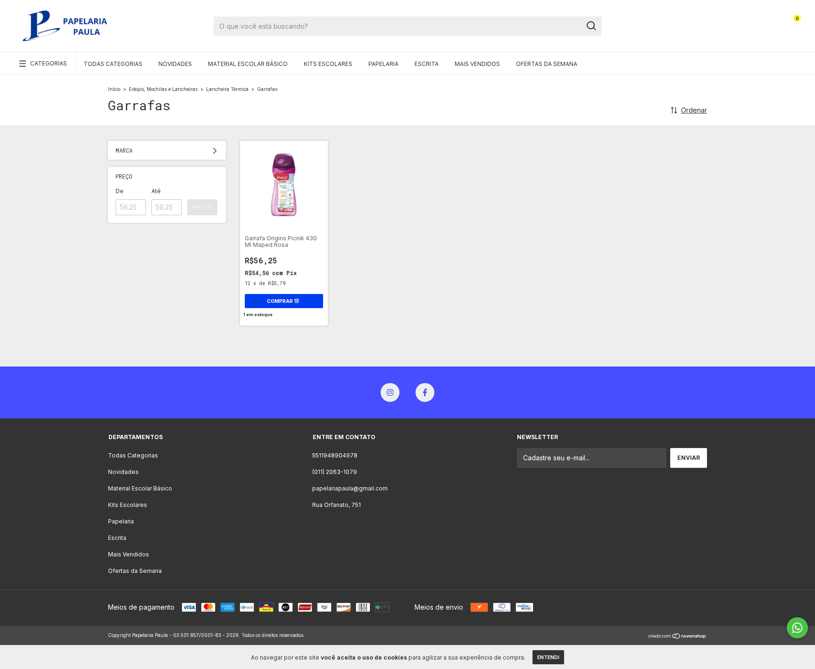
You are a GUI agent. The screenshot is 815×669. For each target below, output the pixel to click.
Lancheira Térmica (227, 89)
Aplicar (202, 207)
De (120, 191)
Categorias (48, 63)
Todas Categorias (112, 63)
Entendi (548, 657)
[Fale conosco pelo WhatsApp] (797, 627)
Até (156, 191)
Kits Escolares (328, 63)
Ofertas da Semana (546, 63)
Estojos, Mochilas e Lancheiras (163, 89)
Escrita (427, 63)
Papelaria (383, 63)
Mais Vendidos (477, 63)
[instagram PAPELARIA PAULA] (390, 392)
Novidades (175, 63)
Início (114, 89)
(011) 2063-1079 (334, 471)
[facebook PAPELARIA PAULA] (425, 392)
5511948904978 (335, 455)
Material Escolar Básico (248, 63)
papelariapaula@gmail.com (350, 488)
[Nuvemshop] (677, 636)
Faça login (750, 22)
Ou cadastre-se (743, 29)
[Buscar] (591, 25)
